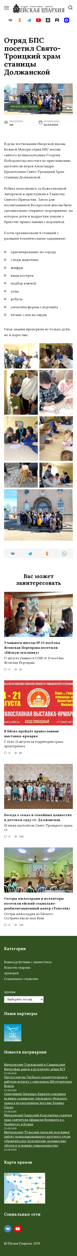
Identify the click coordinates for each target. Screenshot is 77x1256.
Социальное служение (21, 979)
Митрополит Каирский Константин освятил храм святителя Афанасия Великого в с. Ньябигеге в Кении (38, 1119)
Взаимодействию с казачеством (28, 962)
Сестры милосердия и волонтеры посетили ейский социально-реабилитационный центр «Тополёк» (37, 903)
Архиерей (11, 973)
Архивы (9, 992)
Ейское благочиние (24, 106)
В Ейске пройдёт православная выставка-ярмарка (31, 733)
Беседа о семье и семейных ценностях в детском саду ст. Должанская (38, 817)
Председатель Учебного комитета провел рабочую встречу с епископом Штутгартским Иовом (38, 1081)
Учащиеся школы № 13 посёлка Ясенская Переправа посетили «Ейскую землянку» (32, 648)
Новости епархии (17, 967)
